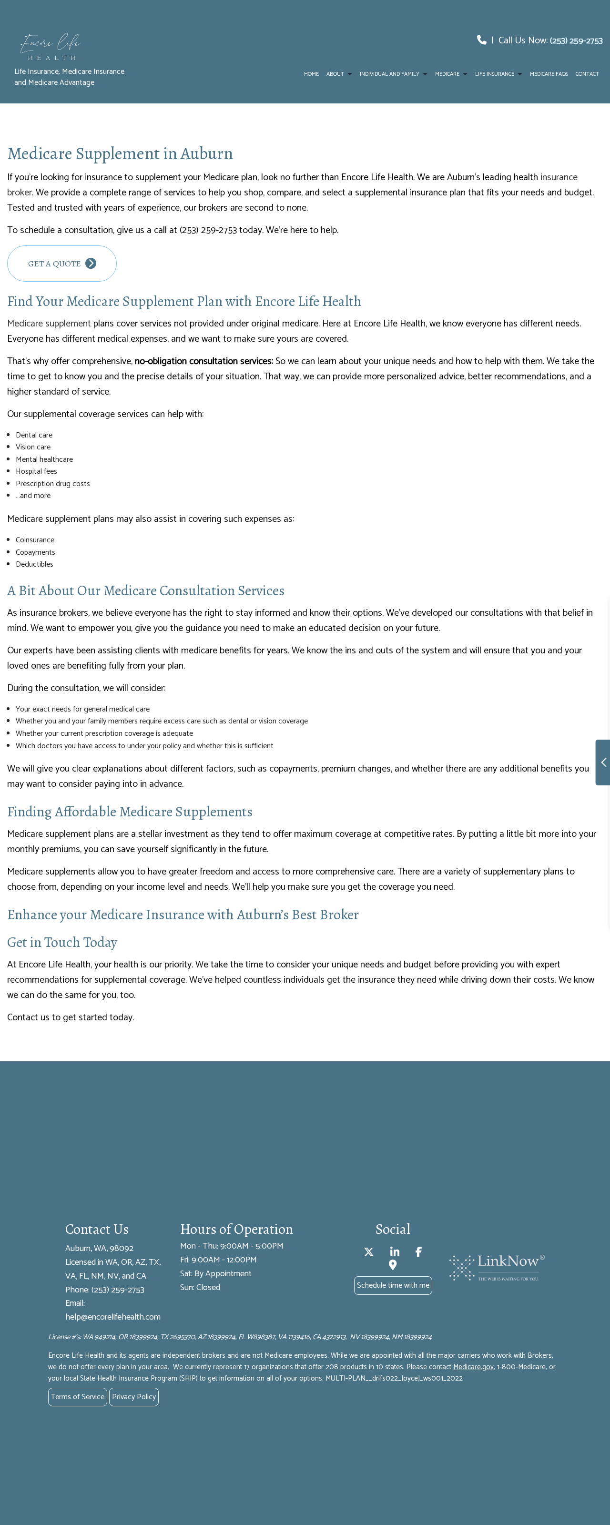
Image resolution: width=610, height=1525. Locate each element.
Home (311, 74)
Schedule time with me (393, 1285)
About (335, 74)
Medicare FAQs (549, 74)
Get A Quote (55, 263)
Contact (587, 74)
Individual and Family (389, 74)
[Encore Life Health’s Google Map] (393, 1266)
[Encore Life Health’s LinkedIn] (395, 1253)
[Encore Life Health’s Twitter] (368, 1253)
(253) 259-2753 (576, 41)
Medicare (447, 74)
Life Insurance (494, 74)
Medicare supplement (49, 324)
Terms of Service (77, 1397)
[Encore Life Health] (74, 48)
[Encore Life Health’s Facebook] (418, 1253)
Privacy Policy (134, 1397)
